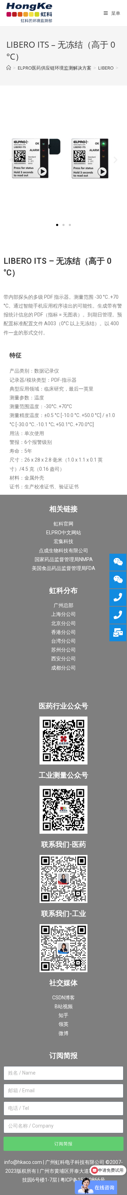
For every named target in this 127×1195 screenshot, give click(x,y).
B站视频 (64, 1006)
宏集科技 (63, 541)
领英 (63, 1024)
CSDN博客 (63, 997)
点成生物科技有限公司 (63, 550)
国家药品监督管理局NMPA (64, 559)
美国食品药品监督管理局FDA (63, 568)
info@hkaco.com (23, 1162)
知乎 (63, 1015)
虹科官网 (63, 524)
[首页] (8, 68)
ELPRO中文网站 (63, 532)
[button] (57, 225)
